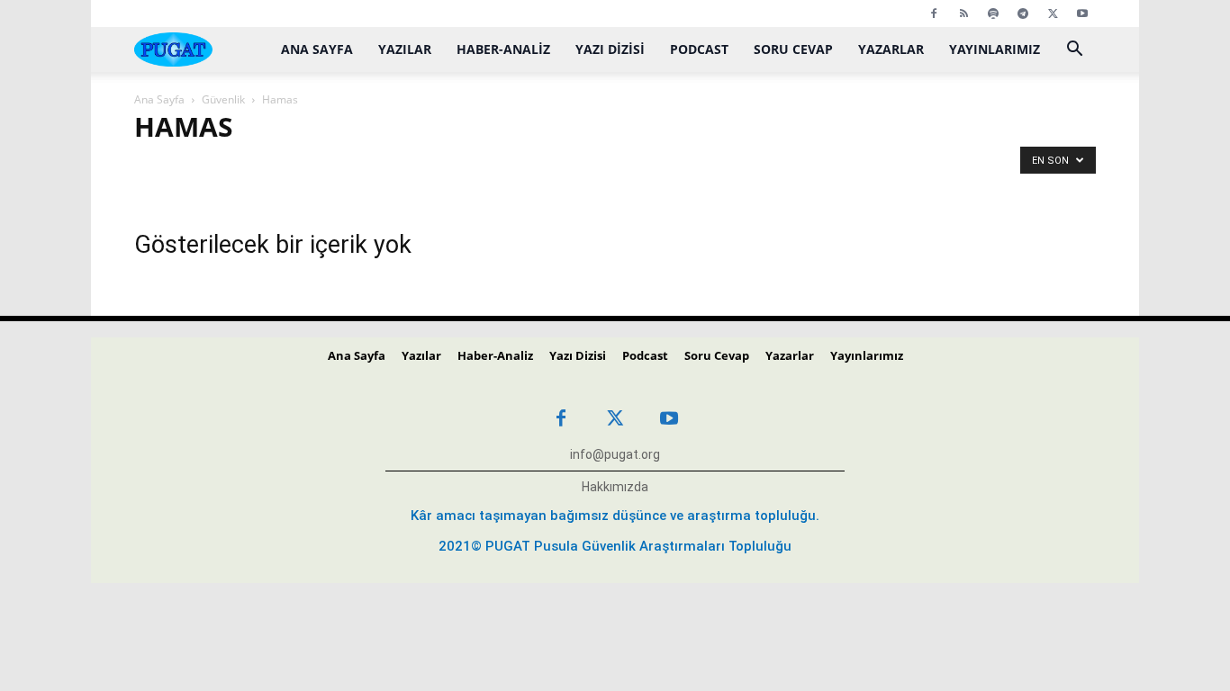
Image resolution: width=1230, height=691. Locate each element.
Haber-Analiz (503, 49)
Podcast (699, 49)
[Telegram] (1022, 13)
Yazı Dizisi (610, 49)
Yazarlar (891, 49)
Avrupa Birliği (632, 167)
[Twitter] (1052, 13)
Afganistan (253, 167)
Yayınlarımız (994, 49)
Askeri (498, 167)
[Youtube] (1082, 13)
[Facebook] (933, 13)
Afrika (319, 167)
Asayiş (443, 167)
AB (151, 167)
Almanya (381, 167)
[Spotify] (993, 13)
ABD (192, 167)
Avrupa (556, 167)
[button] (1074, 50)
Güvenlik (223, 99)
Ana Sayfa (317, 49)
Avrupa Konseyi (727, 167)
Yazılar (404, 49)
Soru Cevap (793, 49)
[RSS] (963, 13)
